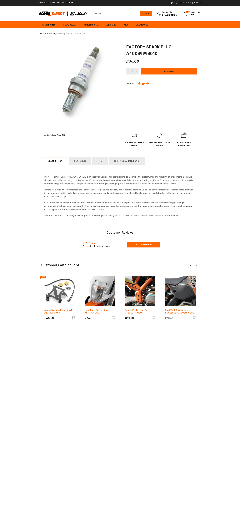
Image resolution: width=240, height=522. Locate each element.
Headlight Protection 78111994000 (96, 311)
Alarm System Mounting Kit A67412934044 (59, 311)
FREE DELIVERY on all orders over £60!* (56, 3)
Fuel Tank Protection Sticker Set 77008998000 (179, 311)
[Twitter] (143, 83)
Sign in (188, 3)
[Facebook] (139, 83)
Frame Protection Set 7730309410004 (137, 311)
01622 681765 (169, 15)
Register (197, 3)
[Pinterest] (147, 83)
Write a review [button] (144, 244)
